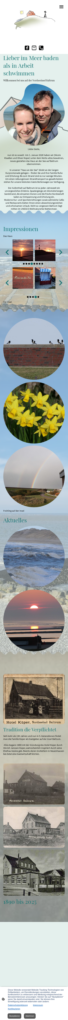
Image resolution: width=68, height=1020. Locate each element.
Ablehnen (29, 1016)
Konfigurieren (14, 1009)
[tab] (24, 264)
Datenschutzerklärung (18, 1005)
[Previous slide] (7, 252)
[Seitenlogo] (34, 18)
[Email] (34, 48)
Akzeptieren (14, 1016)
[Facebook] (27, 48)
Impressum (38, 1005)
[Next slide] (60, 252)
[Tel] (41, 48)
